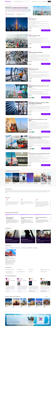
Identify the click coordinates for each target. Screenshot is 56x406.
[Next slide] (50, 170)
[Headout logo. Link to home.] (8, 1)
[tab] (7, 248)
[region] (17, 24)
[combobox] (21, 1)
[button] (8, 179)
